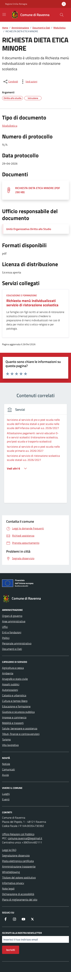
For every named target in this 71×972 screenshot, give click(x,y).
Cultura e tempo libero (14, 701)
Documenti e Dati (12, 649)
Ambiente (7, 673)
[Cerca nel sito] (62, 15)
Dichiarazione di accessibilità (18, 894)
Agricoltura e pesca (13, 668)
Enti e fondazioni (11, 632)
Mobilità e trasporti (13, 723)
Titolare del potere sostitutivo (19, 877)
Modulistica (9, 125)
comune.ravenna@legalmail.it (25, 838)
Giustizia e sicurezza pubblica (18, 712)
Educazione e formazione (16, 706)
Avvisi (5, 775)
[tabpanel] (35, 455)
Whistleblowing (11, 872)
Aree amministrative (13, 621)
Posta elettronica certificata (18, 861)
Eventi (5, 799)
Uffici (5, 627)
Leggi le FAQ (9, 850)
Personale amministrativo (16, 643)
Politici (5, 638)
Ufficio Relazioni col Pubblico (18, 834)
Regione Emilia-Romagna (16, 4)
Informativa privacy (13, 883)
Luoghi (6, 794)
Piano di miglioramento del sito (19, 899)
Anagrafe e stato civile (15, 679)
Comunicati (8, 769)
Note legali (8, 888)
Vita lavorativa (10, 745)
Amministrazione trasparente (19, 866)
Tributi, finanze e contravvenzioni (20, 734)
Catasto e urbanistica (14, 695)
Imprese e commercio (14, 717)
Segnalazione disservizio (16, 855)
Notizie (6, 764)
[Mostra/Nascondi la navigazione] (4, 14)
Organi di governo (12, 616)
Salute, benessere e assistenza (19, 728)
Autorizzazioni (10, 690)
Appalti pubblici (10, 684)
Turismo (6, 739)
